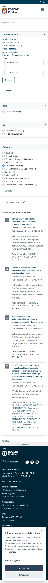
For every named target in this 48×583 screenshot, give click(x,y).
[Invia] (24, 202)
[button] (24, 34)
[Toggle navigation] (42, 9)
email (11, 520)
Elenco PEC (7, 481)
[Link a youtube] (37, 462)
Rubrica (17, 481)
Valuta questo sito (24, 444)
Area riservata (11, 461)
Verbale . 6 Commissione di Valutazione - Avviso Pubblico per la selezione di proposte (26, 270)
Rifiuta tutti (24, 575)
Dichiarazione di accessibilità (15, 505)
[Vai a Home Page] (10, 10)
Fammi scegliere (13, 560)
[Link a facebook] (27, 462)
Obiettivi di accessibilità (12, 508)
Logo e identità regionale (13, 496)
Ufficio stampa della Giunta (14, 490)
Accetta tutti (24, 568)
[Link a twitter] (32, 462)
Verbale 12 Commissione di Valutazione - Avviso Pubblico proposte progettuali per (24, 221)
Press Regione (8, 493)
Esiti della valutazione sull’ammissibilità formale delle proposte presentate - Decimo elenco (27, 319)
